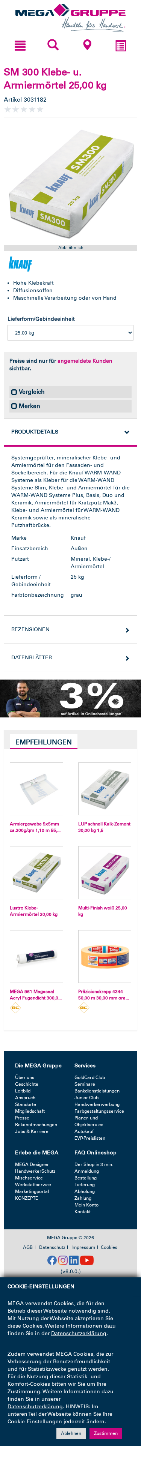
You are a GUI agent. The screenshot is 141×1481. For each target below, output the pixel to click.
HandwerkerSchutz (35, 1171)
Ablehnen (71, 1433)
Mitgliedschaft (30, 1111)
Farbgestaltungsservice (99, 1111)
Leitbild (22, 1091)
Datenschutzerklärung (78, 1333)
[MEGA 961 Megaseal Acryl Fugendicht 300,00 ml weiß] (36, 957)
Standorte (25, 1104)
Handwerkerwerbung (97, 1104)
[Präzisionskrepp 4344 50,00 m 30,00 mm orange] (105, 957)
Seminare (84, 1084)
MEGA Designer (32, 1164)
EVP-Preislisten (89, 1138)
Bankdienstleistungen (97, 1091)
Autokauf (84, 1131)
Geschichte (26, 1084)
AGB (28, 1247)
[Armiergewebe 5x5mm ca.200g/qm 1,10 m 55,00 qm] (36, 789)
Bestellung (85, 1178)
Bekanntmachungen (36, 1124)
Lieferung (84, 1184)
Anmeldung (86, 1171)
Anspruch (25, 1097)
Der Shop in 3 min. (93, 1164)
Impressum (83, 1247)
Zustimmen (106, 1433)
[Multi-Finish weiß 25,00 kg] (105, 873)
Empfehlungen (43, 742)
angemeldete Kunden (85, 361)
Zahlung (82, 1198)
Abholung (84, 1191)
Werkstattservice (33, 1184)
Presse (22, 1118)
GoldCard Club (89, 1077)
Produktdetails (34, 432)
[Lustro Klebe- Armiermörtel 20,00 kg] (36, 873)
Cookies (109, 1247)
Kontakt (82, 1211)
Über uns (24, 1077)
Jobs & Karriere (32, 1131)
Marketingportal (32, 1191)
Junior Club (86, 1097)
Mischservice (29, 1178)
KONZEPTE (26, 1198)
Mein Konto (86, 1205)
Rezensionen (30, 629)
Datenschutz (52, 1247)
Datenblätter (31, 657)
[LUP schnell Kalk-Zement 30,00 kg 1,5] (105, 789)
